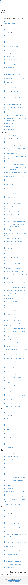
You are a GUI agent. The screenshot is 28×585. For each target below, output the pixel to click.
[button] (1, 1)
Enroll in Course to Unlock (14, 581)
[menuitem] (1, 3)
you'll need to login (19, 579)
